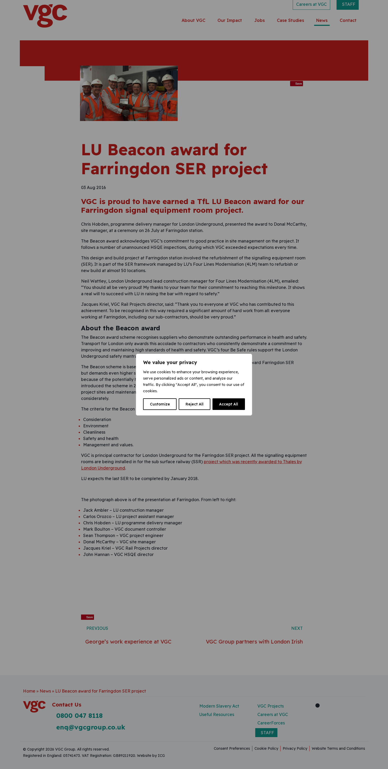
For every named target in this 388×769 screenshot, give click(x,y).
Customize (160, 404)
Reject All (195, 404)
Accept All (228, 404)
